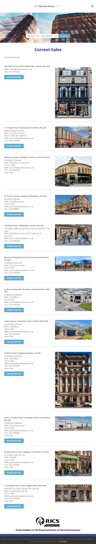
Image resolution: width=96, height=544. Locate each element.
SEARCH (64, 36)
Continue (63, 541)
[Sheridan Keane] (48, 6)
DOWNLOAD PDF (14, 77)
